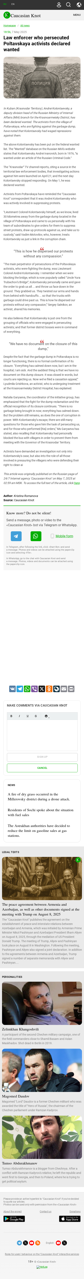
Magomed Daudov (15, 1096)
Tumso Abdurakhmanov (19, 1163)
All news (25, 25)
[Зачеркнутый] (36, 716)
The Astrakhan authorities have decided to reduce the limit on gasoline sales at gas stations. (39, 830)
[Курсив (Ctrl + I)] (19, 716)
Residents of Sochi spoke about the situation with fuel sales (40, 812)
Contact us (45, 1211)
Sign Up (42, 756)
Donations (75, 1211)
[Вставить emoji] (46, 716)
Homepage (9, 25)
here (77, 483)
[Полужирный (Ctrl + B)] (11, 716)
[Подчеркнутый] (27, 716)
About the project (12, 1211)
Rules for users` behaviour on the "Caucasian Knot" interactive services (42, 1254)
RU (4, 4)
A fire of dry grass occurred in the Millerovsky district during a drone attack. (39, 796)
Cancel (42, 767)
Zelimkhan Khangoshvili (20, 1029)
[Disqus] (42, 633)
